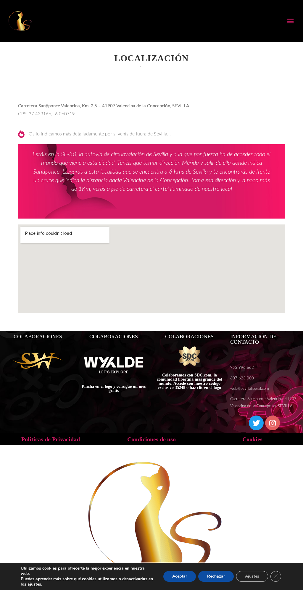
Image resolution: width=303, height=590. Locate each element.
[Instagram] (272, 423)
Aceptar (179, 576)
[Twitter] (256, 423)
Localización (156, 66)
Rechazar (216, 576)
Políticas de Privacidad (50, 439)
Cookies (252, 439)
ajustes (34, 584)
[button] (290, 21)
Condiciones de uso (151, 439)
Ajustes (252, 576)
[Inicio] (136, 66)
